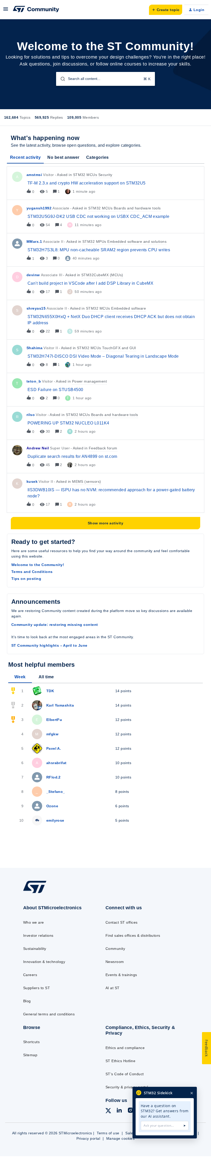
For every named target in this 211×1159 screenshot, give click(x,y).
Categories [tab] (97, 157)
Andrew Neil (38, 448)
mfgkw (52, 734)
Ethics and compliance (125, 1048)
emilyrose (55, 820)
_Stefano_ (55, 792)
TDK (50, 691)
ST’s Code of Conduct (125, 1074)
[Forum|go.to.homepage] (36, 9)
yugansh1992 (39, 208)
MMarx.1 (34, 241)
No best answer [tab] (63, 157)
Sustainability (34, 949)
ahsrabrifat (56, 763)
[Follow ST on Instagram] (130, 1111)
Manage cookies (120, 1138)
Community (115, 949)
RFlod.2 (53, 777)
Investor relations (38, 935)
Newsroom (115, 962)
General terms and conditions (49, 1014)
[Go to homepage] (40, 893)
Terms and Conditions (32, 572)
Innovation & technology (44, 962)
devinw (33, 275)
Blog (27, 1001)
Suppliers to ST (36, 988)
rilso (31, 415)
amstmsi (34, 175)
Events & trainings (121, 975)
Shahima (34, 348)
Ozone (52, 806)
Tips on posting (26, 579)
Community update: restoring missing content (54, 625)
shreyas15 (36, 308)
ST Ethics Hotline (120, 1061)
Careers (30, 975)
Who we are (33, 922)
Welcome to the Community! (37, 565)
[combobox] (105, 79)
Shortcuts (31, 1042)
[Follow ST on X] (108, 1111)
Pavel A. (53, 748)
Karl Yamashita (60, 705)
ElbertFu (54, 720)
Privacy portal (88, 1138)
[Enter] (61, 79)
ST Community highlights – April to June (49, 645)
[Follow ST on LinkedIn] (119, 1111)
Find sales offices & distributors (133, 935)
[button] (6, 11)
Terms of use (108, 1133)
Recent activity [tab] (25, 157)
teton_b (34, 381)
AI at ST (113, 988)
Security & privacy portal (127, 1087)
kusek (32, 481)
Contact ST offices (122, 922)
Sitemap (30, 1055)
